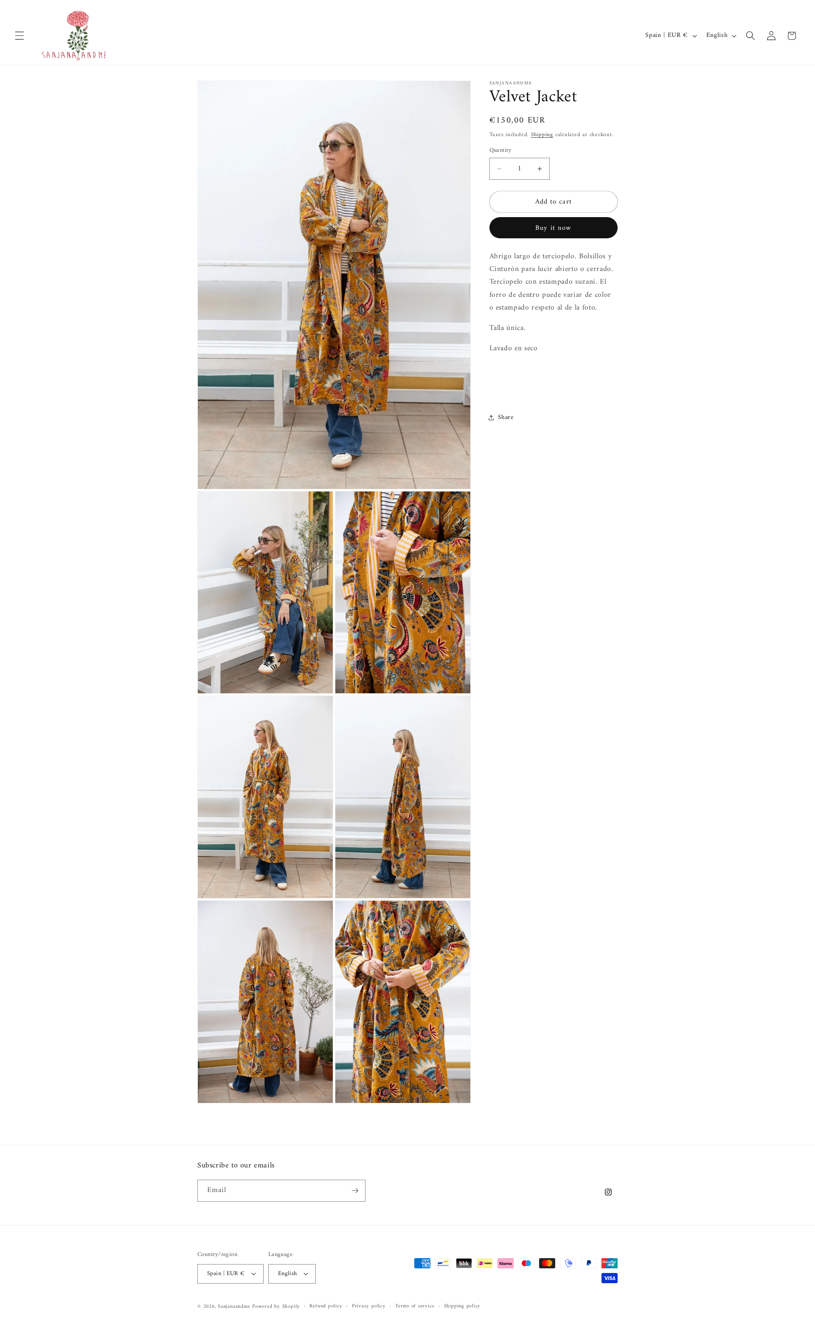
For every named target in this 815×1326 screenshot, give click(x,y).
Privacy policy (369, 1306)
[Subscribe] (355, 1191)
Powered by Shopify (276, 1306)
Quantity (500, 150)
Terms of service (414, 1306)
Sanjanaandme (235, 1306)
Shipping (542, 134)
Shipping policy (462, 1306)
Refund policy (325, 1306)
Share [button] (506, 417)
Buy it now (553, 228)
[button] (19, 35)
